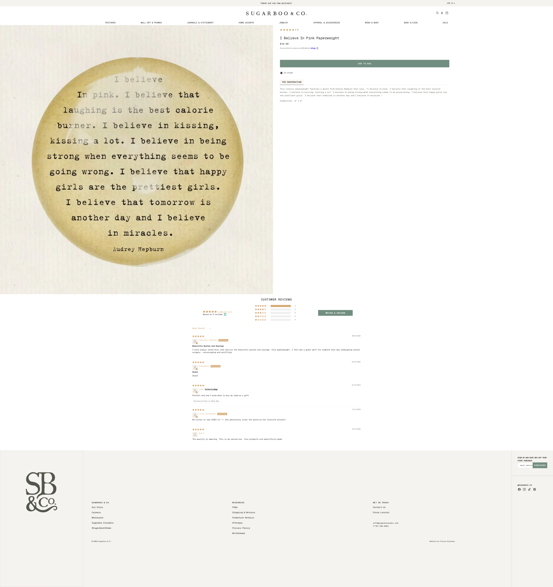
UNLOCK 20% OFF (304, 324)
